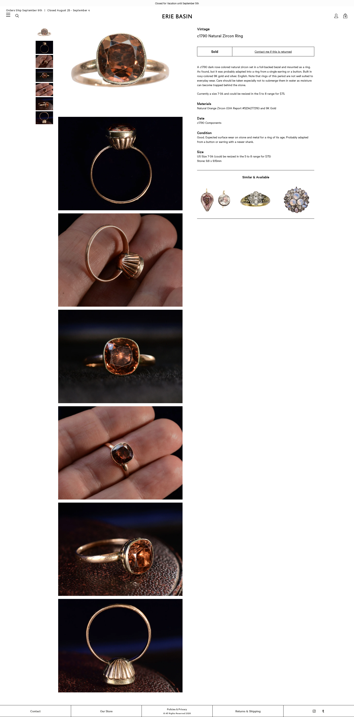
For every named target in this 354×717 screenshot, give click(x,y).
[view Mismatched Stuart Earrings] (215, 200)
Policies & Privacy (177, 709)
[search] (17, 16)
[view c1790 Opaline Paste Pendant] (296, 200)
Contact (35, 711)
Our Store (106, 711)
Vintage (203, 29)
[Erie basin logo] (177, 15)
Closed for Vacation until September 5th (177, 3)
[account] (336, 16)
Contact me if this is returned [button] (273, 51)
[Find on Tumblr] (323, 711)
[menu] (8, 14)
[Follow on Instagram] (314, 711)
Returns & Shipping (248, 711)
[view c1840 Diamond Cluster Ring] (255, 200)
